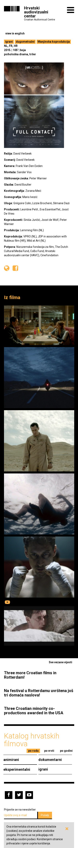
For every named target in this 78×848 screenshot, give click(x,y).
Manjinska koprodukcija (54, 41)
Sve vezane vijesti (60, 662)
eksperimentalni (16, 769)
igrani (9, 41)
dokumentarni (50, 760)
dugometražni (25, 41)
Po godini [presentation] (66, 750)
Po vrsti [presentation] (49, 750)
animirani (11, 760)
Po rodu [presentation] (33, 750)
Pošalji (45, 815)
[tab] (33, 751)
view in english (15, 33)
